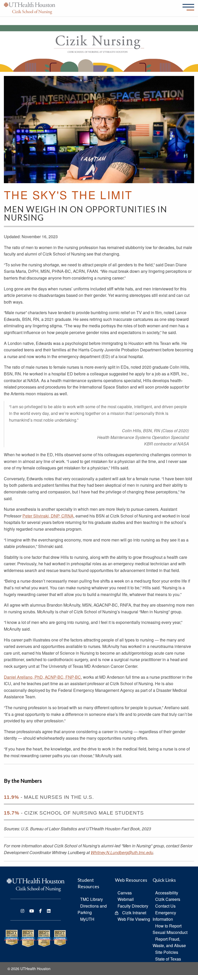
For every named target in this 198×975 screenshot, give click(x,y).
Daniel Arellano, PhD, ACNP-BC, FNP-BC (42, 677)
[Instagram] (22, 911)
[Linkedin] (49, 911)
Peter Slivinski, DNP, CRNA (47, 516)
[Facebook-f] (40, 911)
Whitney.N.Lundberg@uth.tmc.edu (122, 852)
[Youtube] (31, 911)
